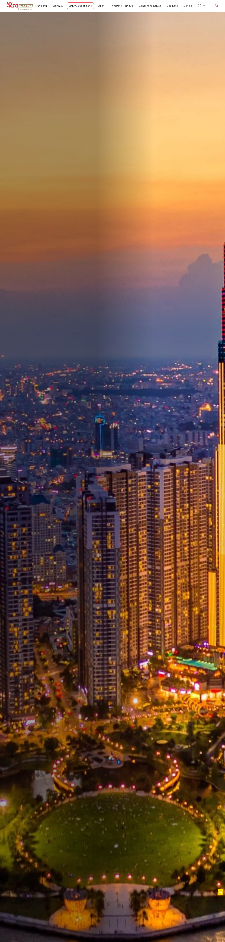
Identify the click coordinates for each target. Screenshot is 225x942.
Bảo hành (172, 5)
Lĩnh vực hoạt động (80, 5)
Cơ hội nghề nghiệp (150, 5)
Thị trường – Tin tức (121, 5)
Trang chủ (41, 5)
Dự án (101, 5)
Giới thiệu (57, 5)
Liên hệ (188, 5)
